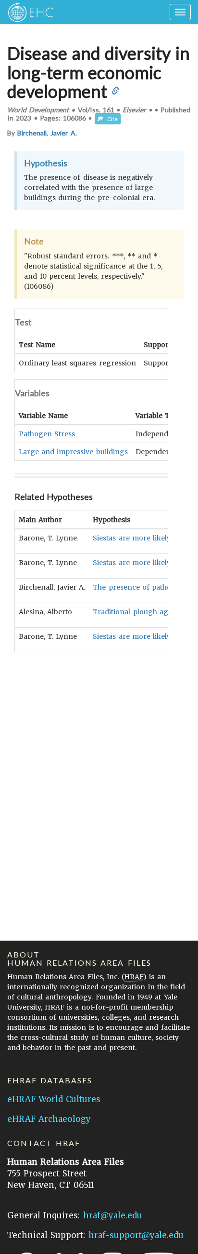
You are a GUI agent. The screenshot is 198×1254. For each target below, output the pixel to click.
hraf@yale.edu (112, 1215)
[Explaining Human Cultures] (27, 12)
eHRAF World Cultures (53, 1099)
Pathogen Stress (47, 434)
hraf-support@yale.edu (136, 1235)
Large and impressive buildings (73, 451)
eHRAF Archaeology (49, 1119)
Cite (110, 118)
